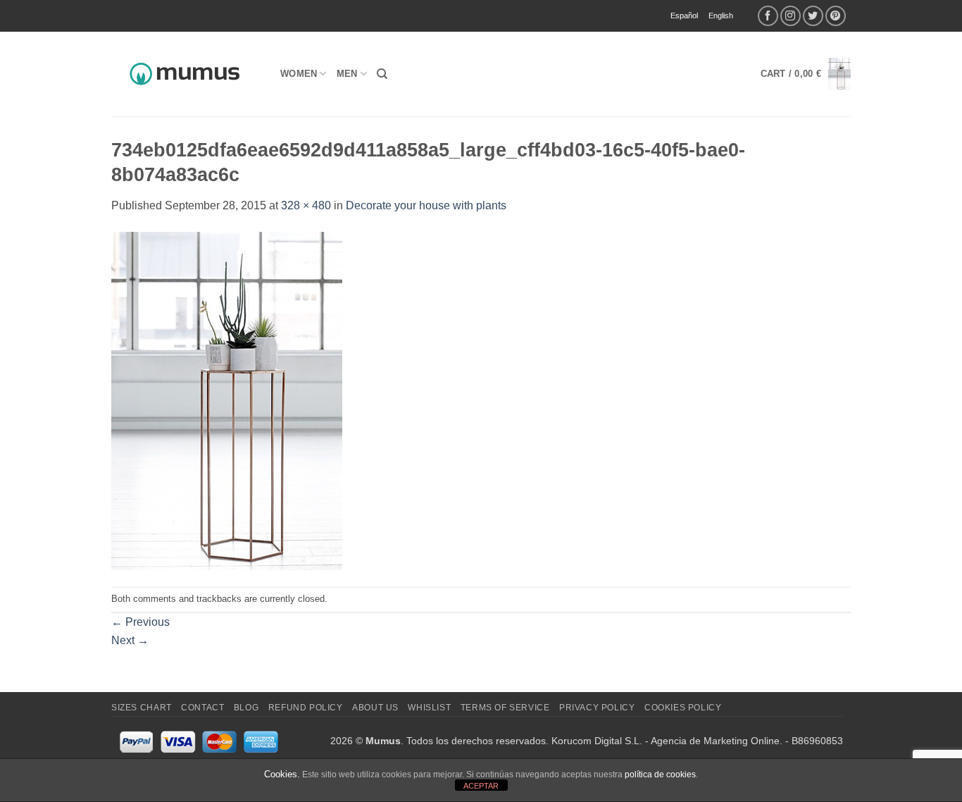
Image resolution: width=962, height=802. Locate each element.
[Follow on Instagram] (790, 16)
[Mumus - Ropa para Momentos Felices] (185, 74)
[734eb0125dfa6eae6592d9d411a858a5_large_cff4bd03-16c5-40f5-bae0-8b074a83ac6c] (226, 400)
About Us (375, 707)
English (720, 16)
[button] (806, 74)
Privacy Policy (597, 707)
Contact (202, 707)
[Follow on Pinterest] (835, 16)
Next (130, 640)
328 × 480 (306, 205)
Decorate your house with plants (426, 205)
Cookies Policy (683, 707)
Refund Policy (305, 707)
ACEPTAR (481, 786)
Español (684, 16)
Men (347, 73)
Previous (140, 622)
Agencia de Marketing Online (715, 740)
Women (298, 73)
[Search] (382, 74)
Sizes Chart (141, 707)
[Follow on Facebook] (768, 16)
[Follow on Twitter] (813, 16)
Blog (246, 707)
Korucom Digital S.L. (596, 740)
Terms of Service (505, 707)
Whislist (429, 707)
